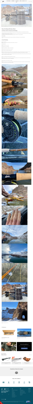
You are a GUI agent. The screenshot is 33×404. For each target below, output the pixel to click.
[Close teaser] (3, 403)
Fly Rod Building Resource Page (5, 337)
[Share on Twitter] (5, 322)
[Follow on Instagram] (4, 399)
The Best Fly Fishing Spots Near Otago (21, 337)
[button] (1, 402)
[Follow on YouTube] (5, 399)
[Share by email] (7, 322)
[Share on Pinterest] (6, 322)
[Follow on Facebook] (1, 399)
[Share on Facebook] (3, 322)
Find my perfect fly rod (24, 348)
